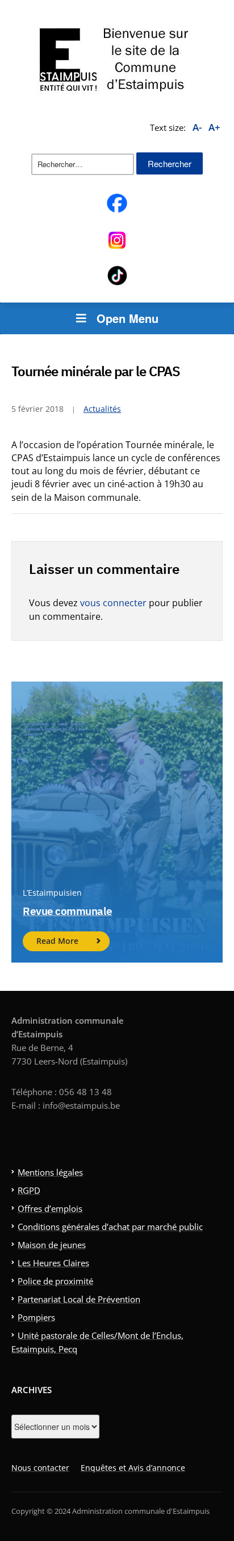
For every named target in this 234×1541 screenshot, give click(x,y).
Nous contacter (40, 1467)
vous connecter (113, 603)
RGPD (29, 1190)
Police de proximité (55, 1281)
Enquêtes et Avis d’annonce (133, 1467)
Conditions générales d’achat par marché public (110, 1226)
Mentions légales (50, 1172)
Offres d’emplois (50, 1208)
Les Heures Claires (53, 1262)
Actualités (102, 408)
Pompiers (36, 1317)
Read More (57, 940)
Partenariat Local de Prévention (79, 1299)
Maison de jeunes (52, 1244)
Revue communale (67, 911)
